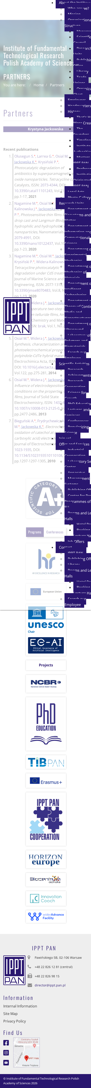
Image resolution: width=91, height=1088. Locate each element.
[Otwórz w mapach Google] (26, 1052)
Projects (46, 665)
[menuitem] (81, 80)
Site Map (10, 1013)
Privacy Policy (14, 1021)
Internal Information (20, 1006)
